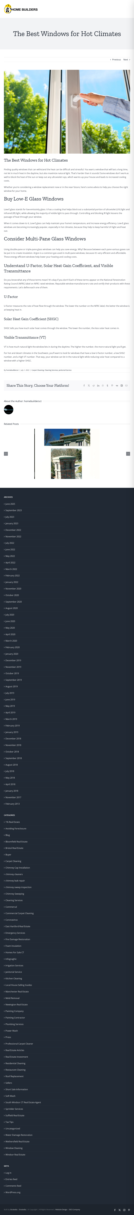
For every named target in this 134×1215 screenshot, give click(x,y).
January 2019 (11, 732)
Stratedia (13, 1209)
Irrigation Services (14, 965)
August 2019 (11, 686)
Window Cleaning (14, 1148)
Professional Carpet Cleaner (19, 1043)
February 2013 (12, 803)
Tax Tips (9, 1122)
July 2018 (9, 771)
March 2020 (11, 640)
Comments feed (13, 1185)
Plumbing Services (14, 1024)
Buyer (8, 854)
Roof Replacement (14, 1076)
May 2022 (10, 556)
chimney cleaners (14, 874)
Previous (116, 59)
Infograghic (11, 959)
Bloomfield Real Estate (16, 841)
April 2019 (10, 712)
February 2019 (12, 725)
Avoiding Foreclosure (15, 828)
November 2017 (13, 797)
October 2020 (12, 595)
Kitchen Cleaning (13, 978)
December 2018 (13, 738)
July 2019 (9, 693)
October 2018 (12, 751)
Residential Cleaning (15, 1063)
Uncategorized (12, 1128)
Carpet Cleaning (38, 370)
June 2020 (10, 621)
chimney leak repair (15, 880)
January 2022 (11, 582)
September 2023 (13, 510)
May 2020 (10, 627)
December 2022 (13, 530)
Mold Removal (12, 998)
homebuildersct (12, 370)
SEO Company (74, 1209)
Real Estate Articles (14, 1050)
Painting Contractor (15, 1017)
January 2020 (11, 653)
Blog (7, 835)
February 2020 (12, 647)
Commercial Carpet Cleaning (19, 913)
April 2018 (10, 784)
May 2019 (10, 706)
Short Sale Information (16, 1089)
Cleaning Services (51, 370)
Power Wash (11, 1030)
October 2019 (12, 673)
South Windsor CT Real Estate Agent (23, 1102)
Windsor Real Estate (15, 1154)
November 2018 (13, 745)
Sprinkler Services (14, 1108)
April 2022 (10, 562)
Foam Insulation (13, 945)
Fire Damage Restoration (17, 939)
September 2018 (13, 758)
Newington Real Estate (16, 1004)
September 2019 (13, 679)
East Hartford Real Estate (17, 926)
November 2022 (13, 536)
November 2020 (13, 588)
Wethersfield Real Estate (17, 1141)
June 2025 (10, 503)
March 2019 (11, 719)
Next (125, 59)
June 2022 (10, 549)
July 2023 (9, 516)
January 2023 (11, 523)
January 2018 (11, 790)
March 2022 (11, 569)
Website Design (61, 1209)
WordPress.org (12, 1192)
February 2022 (12, 575)
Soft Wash (10, 1096)
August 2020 (11, 608)
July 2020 (9, 614)
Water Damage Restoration (18, 1135)
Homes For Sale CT (14, 952)
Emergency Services (15, 932)
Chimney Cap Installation (17, 867)
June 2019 (10, 699)
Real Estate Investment (16, 1056)
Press (8, 1037)
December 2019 (13, 660)
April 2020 (10, 634)
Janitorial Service (65, 370)
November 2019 (13, 667)
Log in (8, 1172)
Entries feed (11, 1179)
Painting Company (14, 1011)
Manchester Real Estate (17, 991)
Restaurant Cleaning (15, 1069)
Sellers (8, 1082)
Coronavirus (11, 919)
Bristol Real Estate (14, 848)
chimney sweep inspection (18, 887)
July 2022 (9, 542)
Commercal (11, 906)
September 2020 (13, 601)
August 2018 (11, 764)
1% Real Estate (12, 822)
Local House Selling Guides (18, 985)
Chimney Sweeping (14, 893)
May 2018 (10, 777)
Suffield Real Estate (14, 1115)
